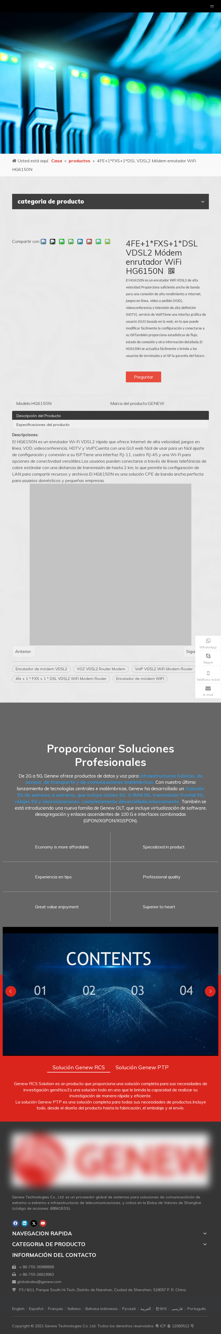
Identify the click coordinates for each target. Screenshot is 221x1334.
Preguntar (143, 377)
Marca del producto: (129, 403)
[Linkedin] (24, 1223)
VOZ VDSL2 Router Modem (101, 668)
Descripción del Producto (38, 415)
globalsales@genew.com (39, 1281)
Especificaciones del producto (43, 424)
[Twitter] (33, 1223)
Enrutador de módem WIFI (140, 678)
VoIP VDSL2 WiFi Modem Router (164, 668)
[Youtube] (43, 1223)
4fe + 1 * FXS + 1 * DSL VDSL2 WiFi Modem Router (61, 678)
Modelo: (23, 403)
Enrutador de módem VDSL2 (41, 668)
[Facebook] (15, 1223)
